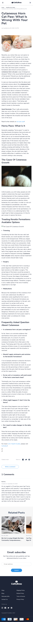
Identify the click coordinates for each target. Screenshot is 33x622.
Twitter (26, 459)
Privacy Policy (20, 599)
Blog (3, 593)
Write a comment (10, 467)
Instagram (2, 608)
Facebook (23, 459)
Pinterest (29, 459)
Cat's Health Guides (14, 444)
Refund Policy (20, 593)
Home (3, 7)
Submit (16, 570)
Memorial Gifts (6, 596)
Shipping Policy (20, 590)
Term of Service (20, 596)
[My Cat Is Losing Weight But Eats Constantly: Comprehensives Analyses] (13, 524)
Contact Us (5, 599)
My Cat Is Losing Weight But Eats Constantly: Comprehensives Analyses (13, 540)
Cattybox (4, 446)
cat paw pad (20, 121)
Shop (3, 590)
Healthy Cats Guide (10, 7)
